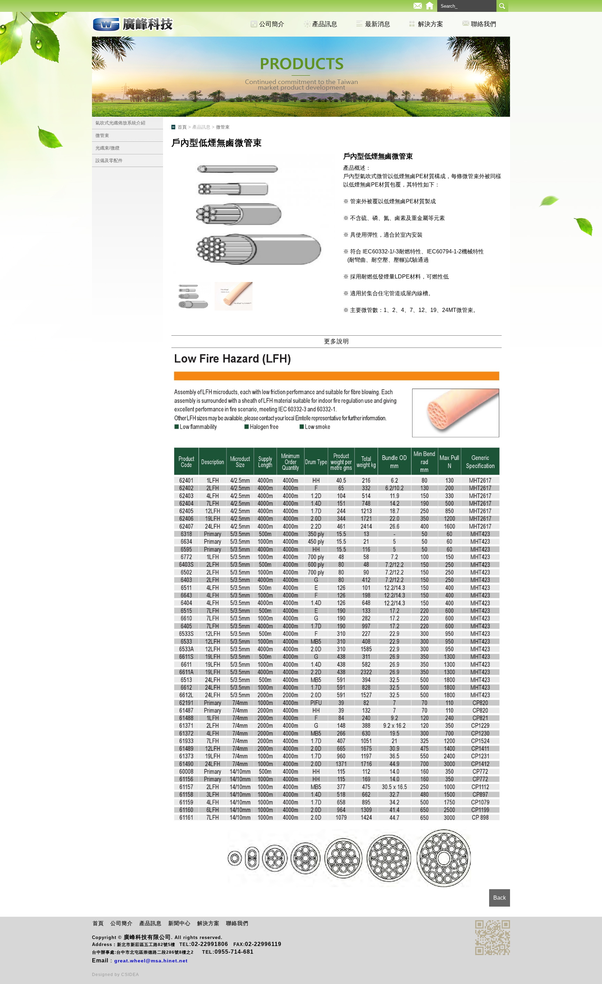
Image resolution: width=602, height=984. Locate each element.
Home (429, 6)
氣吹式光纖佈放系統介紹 (120, 122)
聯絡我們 (483, 24)
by (118, 974)
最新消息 (377, 24)
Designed (103, 974)
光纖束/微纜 (107, 148)
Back (499, 898)
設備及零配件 (109, 160)
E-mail (418, 6)
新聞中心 (179, 923)
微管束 (102, 135)
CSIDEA (130, 974)
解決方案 (430, 24)
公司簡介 (271, 24)
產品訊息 (324, 24)
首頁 (182, 127)
